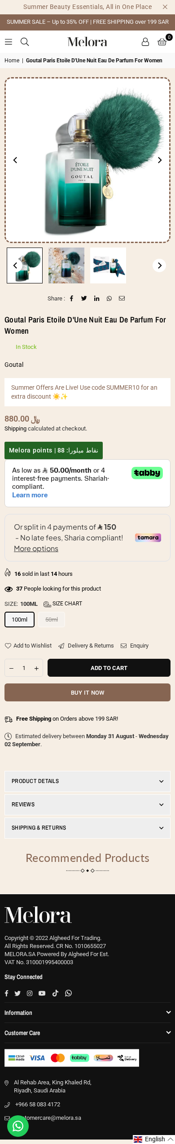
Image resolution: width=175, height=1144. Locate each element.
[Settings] (145, 42)
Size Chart (66, 603)
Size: (43, 603)
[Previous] (15, 160)
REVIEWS (23, 804)
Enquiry (139, 645)
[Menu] (8, 41)
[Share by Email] (122, 299)
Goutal (13, 364)
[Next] (159, 160)
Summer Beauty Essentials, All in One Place (87, 6)
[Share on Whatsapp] (109, 299)
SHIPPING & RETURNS (39, 827)
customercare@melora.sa (48, 1117)
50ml (51, 619)
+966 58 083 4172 (37, 1104)
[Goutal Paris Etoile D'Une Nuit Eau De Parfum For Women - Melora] (24, 265)
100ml (19, 619)
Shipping (15, 428)
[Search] (25, 41)
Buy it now (88, 692)
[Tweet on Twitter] (84, 299)
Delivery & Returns (90, 645)
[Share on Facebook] (72, 299)
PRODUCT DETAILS (35, 781)
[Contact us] (18, 1126)
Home (11, 60)
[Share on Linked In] (97, 299)
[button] (162, 42)
